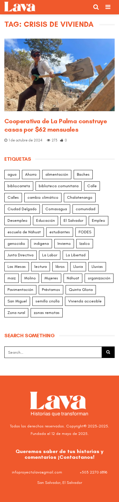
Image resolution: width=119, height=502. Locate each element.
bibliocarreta (19, 185)
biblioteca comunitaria (59, 185)
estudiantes (59, 232)
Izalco (84, 243)
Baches (83, 174)
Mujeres (51, 278)
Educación (45, 220)
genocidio (16, 243)
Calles (13, 197)
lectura (40, 266)
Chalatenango (79, 197)
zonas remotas (47, 312)
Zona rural (16, 312)
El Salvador (73, 220)
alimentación (56, 174)
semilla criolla (48, 301)
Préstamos (51, 289)
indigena (41, 243)
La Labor (49, 255)
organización (99, 278)
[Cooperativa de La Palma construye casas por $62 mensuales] (59, 75)
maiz (12, 278)
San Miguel (17, 301)
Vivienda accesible (85, 301)
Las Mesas (17, 266)
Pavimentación (20, 289)
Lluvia (78, 266)
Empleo (98, 220)
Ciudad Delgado (22, 209)
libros (60, 266)
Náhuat (73, 278)
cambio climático (42, 197)
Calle (92, 185)
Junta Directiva (21, 255)
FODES (85, 232)
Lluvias (97, 266)
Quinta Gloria (81, 289)
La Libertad (75, 255)
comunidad (85, 209)
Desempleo (17, 220)
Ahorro (31, 174)
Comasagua (56, 209)
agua (12, 174)
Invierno (64, 243)
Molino (30, 278)
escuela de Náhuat (24, 232)
